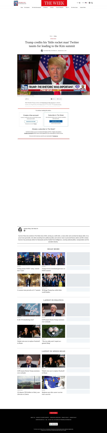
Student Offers (83, 7)
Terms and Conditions (55, 417)
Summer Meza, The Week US (51, 50)
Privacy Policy (65, 417)
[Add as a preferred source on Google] (53, 424)
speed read (53, 38)
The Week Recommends (36, 7)
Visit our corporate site (69, 429)
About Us (33, 417)
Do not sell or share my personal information (59, 419)
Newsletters (45, 7)
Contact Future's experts (42, 417)
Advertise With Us (40, 419)
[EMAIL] (25, 230)
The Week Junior (74, 7)
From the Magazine (59, 7)
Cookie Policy (73, 417)
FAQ (46, 419)
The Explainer (27, 7)
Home (51, 36)
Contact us (55, 136)
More (67, 7)
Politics (55, 36)
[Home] (21, 7)
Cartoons (52, 7)
